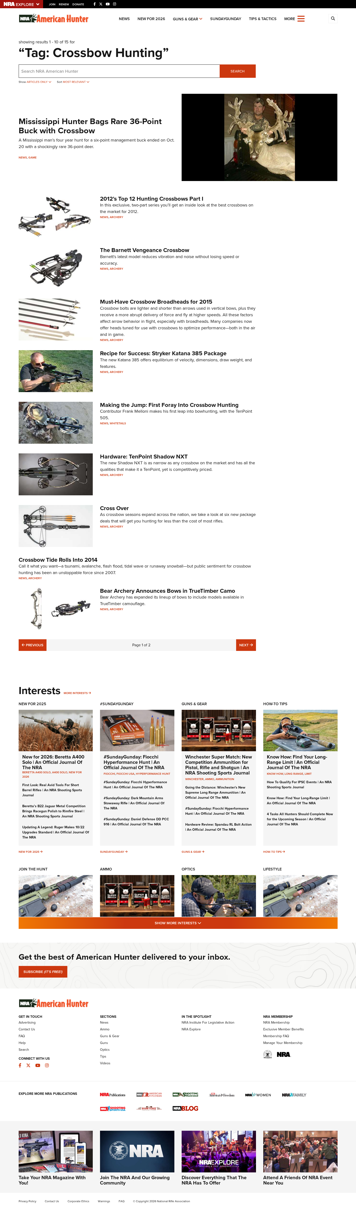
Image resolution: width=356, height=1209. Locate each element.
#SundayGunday (116, 704)
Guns (104, 1042)
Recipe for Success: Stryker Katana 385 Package (163, 353)
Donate (78, 4)
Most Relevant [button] (74, 82)
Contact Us (27, 1029)
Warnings (104, 1201)
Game (32, 157)
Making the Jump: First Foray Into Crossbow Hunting (169, 405)
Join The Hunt (33, 869)
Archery (116, 217)
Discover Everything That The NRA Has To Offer (214, 1180)
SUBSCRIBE (42, 971)
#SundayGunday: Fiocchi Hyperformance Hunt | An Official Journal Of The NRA (134, 762)
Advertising (27, 1022)
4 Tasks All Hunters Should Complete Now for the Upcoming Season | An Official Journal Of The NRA (300, 819)
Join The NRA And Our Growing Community (135, 1180)
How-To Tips (275, 704)
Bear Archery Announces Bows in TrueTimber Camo (167, 590)
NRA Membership (276, 1022)
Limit (308, 774)
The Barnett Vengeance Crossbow (144, 250)
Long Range (294, 774)
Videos (105, 1063)
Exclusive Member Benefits (283, 1029)
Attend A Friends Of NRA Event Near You (298, 1180)
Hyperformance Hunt (153, 774)
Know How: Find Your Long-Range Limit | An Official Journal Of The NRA (297, 762)
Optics (188, 869)
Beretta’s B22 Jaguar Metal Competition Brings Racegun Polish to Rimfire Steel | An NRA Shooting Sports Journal (53, 811)
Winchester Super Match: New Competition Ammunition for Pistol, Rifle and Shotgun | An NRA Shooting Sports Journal (218, 764)
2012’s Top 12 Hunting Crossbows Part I (151, 198)
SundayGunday (225, 19)
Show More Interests (204, 923)
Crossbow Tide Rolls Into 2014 (58, 559)
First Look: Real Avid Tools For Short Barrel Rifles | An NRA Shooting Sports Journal (52, 790)
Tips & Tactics (263, 19)
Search (238, 71)
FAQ (22, 1036)
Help (22, 1042)
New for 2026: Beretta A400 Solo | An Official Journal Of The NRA (53, 762)
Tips (103, 1056)
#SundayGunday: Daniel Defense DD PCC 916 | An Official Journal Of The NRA (136, 822)
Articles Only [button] (37, 82)
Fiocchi (109, 774)
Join (52, 4)
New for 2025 (29, 852)
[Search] (333, 18)
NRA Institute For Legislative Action (208, 1022)
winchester (194, 779)
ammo (209, 779)
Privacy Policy (27, 1201)
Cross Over (114, 508)
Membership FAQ (276, 1036)
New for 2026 (151, 19)
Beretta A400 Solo (36, 772)
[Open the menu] (301, 18)
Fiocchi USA (125, 774)
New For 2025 (32, 704)
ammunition (225, 779)
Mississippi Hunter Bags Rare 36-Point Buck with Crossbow (90, 125)
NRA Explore (191, 1029)
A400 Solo (59, 772)
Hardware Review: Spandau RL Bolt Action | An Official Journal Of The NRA (218, 827)
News (124, 19)
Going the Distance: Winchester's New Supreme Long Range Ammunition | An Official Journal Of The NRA (215, 792)
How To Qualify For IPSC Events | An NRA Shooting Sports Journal (299, 785)
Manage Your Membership (282, 1042)
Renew (64, 4)
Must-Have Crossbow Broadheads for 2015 (156, 301)
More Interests (76, 693)
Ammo (106, 869)
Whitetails (118, 423)
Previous (34, 645)
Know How (275, 774)
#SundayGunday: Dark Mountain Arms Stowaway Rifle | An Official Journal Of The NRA (134, 803)
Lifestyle (272, 869)
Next (247, 645)
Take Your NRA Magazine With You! (52, 1180)
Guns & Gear (185, 19)
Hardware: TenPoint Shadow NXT (144, 456)
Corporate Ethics (78, 1201)
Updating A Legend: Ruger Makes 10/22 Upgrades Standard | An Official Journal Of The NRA (55, 832)
